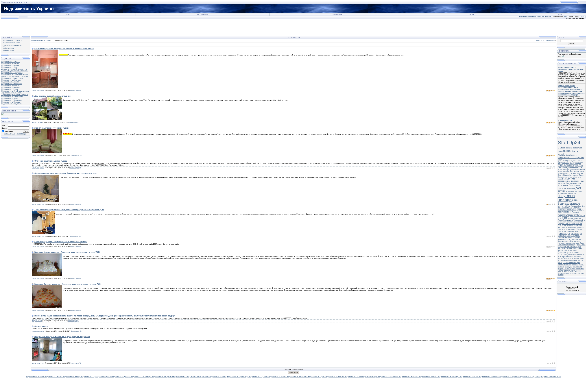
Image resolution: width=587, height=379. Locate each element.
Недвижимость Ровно (9, 89)
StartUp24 (569, 142)
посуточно (566, 196)
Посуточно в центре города (568, 252)
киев (564, 218)
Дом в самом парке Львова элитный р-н (52, 96)
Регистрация (337, 14)
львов (567, 150)
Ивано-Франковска (201, 376)
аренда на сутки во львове (573, 160)
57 (559, 260)
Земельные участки (38, 331)
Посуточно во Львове (527, 16)
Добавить (545, 40)
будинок (576, 271)
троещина (568, 267)
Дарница (562, 233)
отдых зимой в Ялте (565, 171)
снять (564, 256)
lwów (560, 160)
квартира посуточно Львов (551, 376)
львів (561, 154)
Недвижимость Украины (10, 62)
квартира (565, 200)
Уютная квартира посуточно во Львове (51, 128)
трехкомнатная (564, 265)
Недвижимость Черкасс (10, 98)
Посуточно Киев (566, 260)
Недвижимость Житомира (18, 71)
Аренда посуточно (38, 90)
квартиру (580, 269)
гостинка (575, 265)
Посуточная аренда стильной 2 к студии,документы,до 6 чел (62, 337)
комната (561, 267)
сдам (568, 234)
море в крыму (579, 171)
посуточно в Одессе (566, 185)
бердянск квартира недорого (569, 273)
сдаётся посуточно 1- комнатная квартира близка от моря (60, 242)
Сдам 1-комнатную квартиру (571, 244)
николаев (562, 173)
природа (569, 147)
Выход (471, 14)
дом (578, 188)
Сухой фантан (568, 165)
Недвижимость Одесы (10, 85)
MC (572, 225)
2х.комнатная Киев (573, 183)
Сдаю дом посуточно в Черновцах (570, 226)
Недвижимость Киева (19, 76)
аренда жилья (579, 258)
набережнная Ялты (575, 167)
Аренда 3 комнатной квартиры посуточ (569, 213)
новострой (575, 263)
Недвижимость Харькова (409, 376)
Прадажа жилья (37, 122)
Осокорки (567, 263)
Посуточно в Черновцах (572, 220)
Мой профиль (202, 14)
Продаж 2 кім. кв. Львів (567, 224)
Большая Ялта (568, 179)
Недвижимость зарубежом (11, 104)
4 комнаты (567, 269)
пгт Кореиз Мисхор (565, 208)
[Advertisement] (293, 26)
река (574, 269)
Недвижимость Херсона (18, 95)
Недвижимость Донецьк (121, 376)
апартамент (577, 267)
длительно (568, 271)
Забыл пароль (9, 134)
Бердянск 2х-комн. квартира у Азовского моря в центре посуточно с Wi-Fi (67, 284)
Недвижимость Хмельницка (12, 96)
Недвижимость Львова (10, 82)
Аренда (562, 203)
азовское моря (571, 191)
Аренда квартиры (573, 236)
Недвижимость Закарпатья (11, 73)
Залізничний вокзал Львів (568, 177)
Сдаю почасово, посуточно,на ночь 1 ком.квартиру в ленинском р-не (65, 173)
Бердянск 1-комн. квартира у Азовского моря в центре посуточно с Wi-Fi (67, 252)
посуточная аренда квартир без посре (570, 249)
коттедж (561, 191)
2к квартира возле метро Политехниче (569, 257)
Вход (561, 14)
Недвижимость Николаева (11, 84)
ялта (575, 200)
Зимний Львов (563, 175)
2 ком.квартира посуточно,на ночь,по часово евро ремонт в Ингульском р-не (69, 210)
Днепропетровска (8, 69)
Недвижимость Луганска (10, 80)
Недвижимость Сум (9, 91)
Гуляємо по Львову (576, 175)
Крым (561, 147)
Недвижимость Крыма (10, 63)
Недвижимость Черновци (11, 102)
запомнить (9, 131)
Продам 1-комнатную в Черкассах (569, 209)
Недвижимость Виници (10, 65)
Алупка (570, 203)
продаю (577, 260)
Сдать (560, 271)
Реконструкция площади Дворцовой (570, 163)
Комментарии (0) (75, 90)
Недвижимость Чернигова (11, 100)
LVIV (575, 151)
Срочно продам (41, 326)
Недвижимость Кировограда (12, 78)
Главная (68, 14)
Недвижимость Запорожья (11, 74)
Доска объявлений (544, 16)
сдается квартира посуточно (569, 237)
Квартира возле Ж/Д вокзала (569, 241)
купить (581, 265)
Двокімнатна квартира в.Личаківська (571, 246)
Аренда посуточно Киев (570, 211)
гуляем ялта (580, 169)
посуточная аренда (574, 173)
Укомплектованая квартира (568, 243)
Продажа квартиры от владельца (570, 228)
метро (577, 231)
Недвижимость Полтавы (10, 87)
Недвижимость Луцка (9, 67)
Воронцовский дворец (567, 181)
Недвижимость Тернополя (388, 376)
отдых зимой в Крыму (566, 169)
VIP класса (575, 234)
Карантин (580, 158)
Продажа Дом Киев (578, 206)
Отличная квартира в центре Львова (50, 161)
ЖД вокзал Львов (564, 162)
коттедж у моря (570, 193)
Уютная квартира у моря (570, 224)
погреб (560, 269)
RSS (582, 16)
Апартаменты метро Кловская (569, 239)
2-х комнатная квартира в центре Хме (571, 221)
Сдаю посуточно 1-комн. (569, 247)
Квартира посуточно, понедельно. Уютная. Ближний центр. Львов (64, 49)
